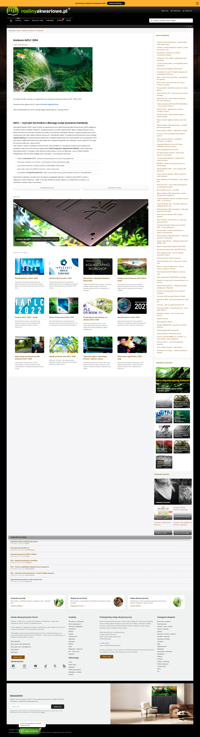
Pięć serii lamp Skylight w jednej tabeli (169, 69)
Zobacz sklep (107, 656)
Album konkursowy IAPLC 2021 (61, 317)
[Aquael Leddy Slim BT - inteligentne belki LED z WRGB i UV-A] (164, 401)
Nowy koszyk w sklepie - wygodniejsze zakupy (172, 130)
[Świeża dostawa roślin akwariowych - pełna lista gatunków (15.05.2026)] (182, 401)
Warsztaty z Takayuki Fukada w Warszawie (96, 279)
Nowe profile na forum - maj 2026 (168, 190)
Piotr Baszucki (23, 45)
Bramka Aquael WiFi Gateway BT (168, 330)
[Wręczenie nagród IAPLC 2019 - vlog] (132, 354)
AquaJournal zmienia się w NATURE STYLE (171, 249)
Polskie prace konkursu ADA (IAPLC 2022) (132, 279)
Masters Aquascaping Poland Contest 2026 (171, 246)
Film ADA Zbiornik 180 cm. (20, 548)
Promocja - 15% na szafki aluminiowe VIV (170, 305)
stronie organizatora (49, 104)
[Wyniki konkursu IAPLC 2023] (63, 275)
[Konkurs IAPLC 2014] (52, 91)
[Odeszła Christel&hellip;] (173, 492)
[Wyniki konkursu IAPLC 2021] (132, 314)
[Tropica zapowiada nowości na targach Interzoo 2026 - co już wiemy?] (164, 462)
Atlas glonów (15, 649)
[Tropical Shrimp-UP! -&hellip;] (163, 513)
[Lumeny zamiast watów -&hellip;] (183, 513)
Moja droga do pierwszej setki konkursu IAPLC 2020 (27, 357)
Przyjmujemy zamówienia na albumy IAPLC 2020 (95, 318)
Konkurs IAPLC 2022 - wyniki (26, 317)
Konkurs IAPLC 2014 (25, 40)
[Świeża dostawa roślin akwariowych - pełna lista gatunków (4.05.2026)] (182, 446)
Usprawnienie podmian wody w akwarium (26, 579)
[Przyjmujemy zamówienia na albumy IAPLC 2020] (97, 314)
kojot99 (27, 543)
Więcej (43, 712)
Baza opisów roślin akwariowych (20, 644)
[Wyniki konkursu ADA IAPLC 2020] (63, 354)
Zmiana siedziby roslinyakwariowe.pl (169, 333)
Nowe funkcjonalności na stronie (167, 149)
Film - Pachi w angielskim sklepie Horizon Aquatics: (29, 567)
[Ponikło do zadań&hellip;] (163, 528)
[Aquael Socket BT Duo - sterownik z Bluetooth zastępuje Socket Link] (182, 431)
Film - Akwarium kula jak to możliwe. (24, 561)
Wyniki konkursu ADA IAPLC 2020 (62, 356)
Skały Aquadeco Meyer (164, 322)
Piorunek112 (28, 581)
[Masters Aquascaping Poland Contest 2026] (173, 380)
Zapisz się (57, 706)
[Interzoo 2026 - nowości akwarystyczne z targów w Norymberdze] (182, 416)
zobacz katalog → (116, 3)
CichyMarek (28, 562)
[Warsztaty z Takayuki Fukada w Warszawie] (97, 275)
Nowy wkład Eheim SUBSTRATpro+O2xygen (171, 277)
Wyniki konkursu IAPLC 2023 (60, 278)
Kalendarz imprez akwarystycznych (24, 542)
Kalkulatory (14, 652)
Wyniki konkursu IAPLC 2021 (129, 317)
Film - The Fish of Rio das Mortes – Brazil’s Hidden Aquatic (32, 573)
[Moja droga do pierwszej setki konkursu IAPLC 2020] (29, 354)
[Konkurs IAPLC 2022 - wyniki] (29, 314)
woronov (27, 556)
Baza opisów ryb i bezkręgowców (21, 647)
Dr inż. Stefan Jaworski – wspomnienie (169, 347)
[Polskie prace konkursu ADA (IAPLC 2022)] (132, 275)
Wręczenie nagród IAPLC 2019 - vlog (130, 357)
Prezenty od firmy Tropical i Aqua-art (169, 258)
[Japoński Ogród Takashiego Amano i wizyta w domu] (97, 354)
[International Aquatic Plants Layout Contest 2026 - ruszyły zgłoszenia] (164, 416)
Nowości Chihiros (162, 318)
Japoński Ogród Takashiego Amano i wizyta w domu (95, 357)
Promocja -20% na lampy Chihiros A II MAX (171, 296)
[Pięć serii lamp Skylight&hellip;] (183, 528)
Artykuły (24, 30)
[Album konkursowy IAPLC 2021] (63, 314)
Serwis (18, 30)
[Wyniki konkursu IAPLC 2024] (29, 275)
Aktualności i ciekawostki (35, 30)
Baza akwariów (15, 641)
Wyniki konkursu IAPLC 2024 (26, 278)
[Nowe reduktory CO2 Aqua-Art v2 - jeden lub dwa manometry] (164, 431)
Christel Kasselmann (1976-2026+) (23, 554)
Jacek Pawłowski (29, 550)
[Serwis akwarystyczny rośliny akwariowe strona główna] (11, 20)
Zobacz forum (18, 657)
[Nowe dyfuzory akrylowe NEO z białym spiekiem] (164, 446)
